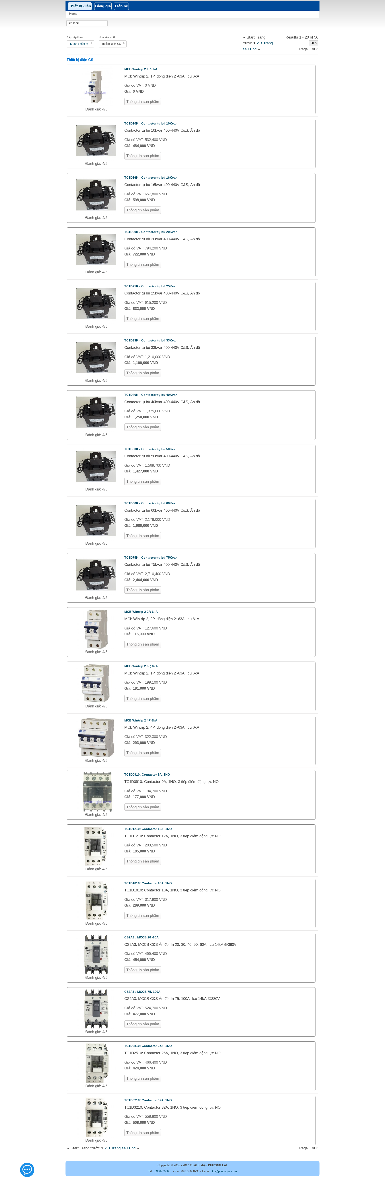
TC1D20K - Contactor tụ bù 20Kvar (150, 232)
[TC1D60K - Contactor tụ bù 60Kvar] (96, 539)
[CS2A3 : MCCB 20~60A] (96, 973)
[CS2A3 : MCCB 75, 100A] (96, 1028)
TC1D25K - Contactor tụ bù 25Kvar (150, 286)
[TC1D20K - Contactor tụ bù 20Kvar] (96, 268)
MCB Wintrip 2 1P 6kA (140, 69)
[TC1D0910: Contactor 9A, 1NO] (96, 811)
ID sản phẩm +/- (79, 43)
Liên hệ (121, 6)
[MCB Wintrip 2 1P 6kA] (96, 105)
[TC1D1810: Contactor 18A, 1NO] (96, 919)
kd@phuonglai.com (224, 1171)
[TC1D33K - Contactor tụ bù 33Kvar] (96, 376)
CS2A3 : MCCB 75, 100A (142, 991)
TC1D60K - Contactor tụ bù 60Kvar (150, 503)
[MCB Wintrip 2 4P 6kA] (96, 756)
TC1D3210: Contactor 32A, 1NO (148, 1100)
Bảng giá (103, 6)
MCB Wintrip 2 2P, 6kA (141, 611)
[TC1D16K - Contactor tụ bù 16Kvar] (96, 214)
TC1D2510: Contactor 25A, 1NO (148, 1046)
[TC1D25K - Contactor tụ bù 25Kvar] (96, 322)
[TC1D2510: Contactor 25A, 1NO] (96, 1082)
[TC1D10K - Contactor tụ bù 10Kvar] (96, 159)
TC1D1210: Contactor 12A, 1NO (148, 829)
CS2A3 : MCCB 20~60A (141, 937)
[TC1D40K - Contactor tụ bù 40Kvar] (96, 431)
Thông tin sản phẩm (142, 102)
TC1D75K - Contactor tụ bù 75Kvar (150, 557)
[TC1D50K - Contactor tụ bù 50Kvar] (96, 485)
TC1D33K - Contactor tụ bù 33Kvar (150, 340)
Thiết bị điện (80, 6)
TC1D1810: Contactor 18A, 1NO (148, 883)
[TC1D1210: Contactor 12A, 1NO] (96, 865)
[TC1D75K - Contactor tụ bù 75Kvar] (96, 594)
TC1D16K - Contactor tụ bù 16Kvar (150, 177)
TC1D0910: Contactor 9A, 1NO (147, 774)
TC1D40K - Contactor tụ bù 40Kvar (150, 394)
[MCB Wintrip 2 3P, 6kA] (96, 702)
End (253, 49)
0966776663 (162, 1171)
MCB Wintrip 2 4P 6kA (140, 720)
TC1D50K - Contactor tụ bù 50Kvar (150, 449)
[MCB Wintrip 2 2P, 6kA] (96, 648)
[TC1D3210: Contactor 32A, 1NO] (96, 1136)
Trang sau (119, 1148)
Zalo (27, 1172)
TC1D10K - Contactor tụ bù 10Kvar (150, 123)
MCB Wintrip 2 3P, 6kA (141, 666)
